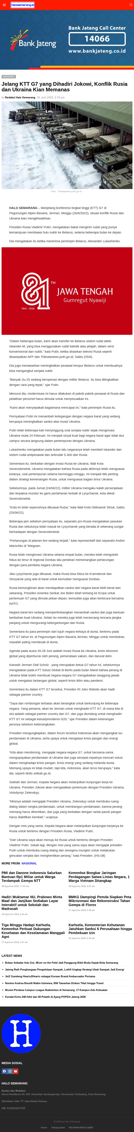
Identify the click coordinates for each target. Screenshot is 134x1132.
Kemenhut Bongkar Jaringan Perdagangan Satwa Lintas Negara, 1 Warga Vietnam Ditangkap (99, 877)
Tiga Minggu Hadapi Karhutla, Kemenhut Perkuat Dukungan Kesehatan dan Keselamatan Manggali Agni (33, 931)
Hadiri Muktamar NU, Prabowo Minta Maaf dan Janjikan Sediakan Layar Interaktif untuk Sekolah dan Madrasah (32, 903)
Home (44, 1127)
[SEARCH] (131, 5)
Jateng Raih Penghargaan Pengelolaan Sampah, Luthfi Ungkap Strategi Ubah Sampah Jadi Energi (64, 969)
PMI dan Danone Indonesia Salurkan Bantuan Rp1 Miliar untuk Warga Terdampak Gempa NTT (32, 877)
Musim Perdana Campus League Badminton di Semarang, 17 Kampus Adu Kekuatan (56, 989)
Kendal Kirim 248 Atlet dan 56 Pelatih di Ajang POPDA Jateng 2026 (45, 996)
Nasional (29, 863)
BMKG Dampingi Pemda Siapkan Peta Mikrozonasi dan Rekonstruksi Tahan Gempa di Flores (100, 901)
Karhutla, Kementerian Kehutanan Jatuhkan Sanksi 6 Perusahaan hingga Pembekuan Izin (100, 929)
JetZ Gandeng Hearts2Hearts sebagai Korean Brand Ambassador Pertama (50, 976)
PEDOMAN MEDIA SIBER (81, 1127)
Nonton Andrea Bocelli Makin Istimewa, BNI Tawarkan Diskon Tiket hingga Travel (54, 983)
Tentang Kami (58, 1127)
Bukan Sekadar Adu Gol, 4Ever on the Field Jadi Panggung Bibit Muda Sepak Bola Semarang (61, 962)
